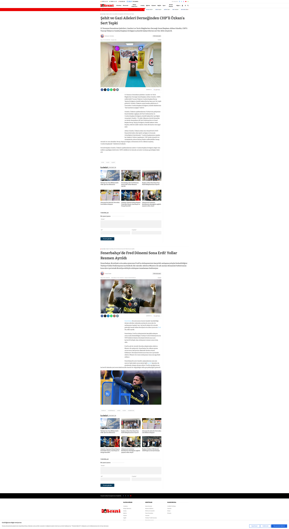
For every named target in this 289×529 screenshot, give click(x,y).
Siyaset (153, 5)
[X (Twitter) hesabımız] (181, 1)
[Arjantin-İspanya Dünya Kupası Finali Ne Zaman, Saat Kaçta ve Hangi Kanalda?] (131, 195)
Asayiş (142, 5)
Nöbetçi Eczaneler (150, 511)
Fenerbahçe (128, 321)
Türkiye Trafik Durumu (151, 518)
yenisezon (131, 410)
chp (103, 162)
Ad (102, 230)
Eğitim (148, 5)
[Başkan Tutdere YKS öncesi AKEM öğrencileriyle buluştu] (151, 441)
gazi (108, 162)
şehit (113, 162)
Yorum (103, 219)
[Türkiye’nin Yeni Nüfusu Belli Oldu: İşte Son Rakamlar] (110, 175)
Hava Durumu (148, 506)
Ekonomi (125, 5)
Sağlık (159, 5)
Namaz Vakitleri (149, 508)
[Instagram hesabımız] (183, 1)
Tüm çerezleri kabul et (279, 526)
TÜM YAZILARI (157, 36)
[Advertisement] (93, 35)
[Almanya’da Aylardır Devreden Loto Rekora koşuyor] (110, 195)
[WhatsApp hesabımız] (188, 1)
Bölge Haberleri (134, 5)
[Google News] (156, 90)
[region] (144, 524)
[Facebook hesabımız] (179, 1)
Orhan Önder (108, 273)
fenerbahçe (112, 410)
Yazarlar (147, 515)
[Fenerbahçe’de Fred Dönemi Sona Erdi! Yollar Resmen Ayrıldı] (131, 175)
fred (119, 410)
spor (124, 410)
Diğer (178, 5)
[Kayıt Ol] (182, 5)
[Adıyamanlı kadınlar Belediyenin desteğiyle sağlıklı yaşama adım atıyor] (151, 195)
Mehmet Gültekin (109, 36)
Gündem (118, 5)
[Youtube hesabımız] (185, 1)
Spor (164, 5)
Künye (168, 511)
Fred (159, 327)
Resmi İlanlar (171, 5)
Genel (159, 39)
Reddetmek (265, 526)
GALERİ (105, 1)
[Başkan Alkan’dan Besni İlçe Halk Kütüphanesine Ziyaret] (151, 175)
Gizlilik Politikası (171, 506)
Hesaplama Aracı (149, 520)
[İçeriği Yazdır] (117, 89)
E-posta (134, 230)
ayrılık (149, 363)
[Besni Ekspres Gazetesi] (107, 6)
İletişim (169, 513)
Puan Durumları (149, 513)
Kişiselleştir (254, 526)
